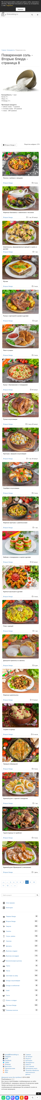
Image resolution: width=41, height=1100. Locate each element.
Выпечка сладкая (21, 951)
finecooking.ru (12, 14)
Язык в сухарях (8, 350)
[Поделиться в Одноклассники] (22, 1098)
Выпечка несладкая (21, 956)
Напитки (21, 941)
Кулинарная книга (31, 1068)
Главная (3, 50)
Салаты (21, 931)
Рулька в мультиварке (10, 419)
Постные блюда (21, 1005)
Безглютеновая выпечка (21, 961)
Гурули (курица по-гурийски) (12, 833)
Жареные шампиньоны (10, 695)
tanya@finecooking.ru (12, 1054)
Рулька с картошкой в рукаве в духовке (15, 316)
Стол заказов (10, 903)
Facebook (8, 1060)
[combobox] (18, 895)
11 (3, 885)
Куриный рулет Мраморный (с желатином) (17, 867)
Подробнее (9, 5)
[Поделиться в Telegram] (8, 1098)
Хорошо (20, 9)
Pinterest (8, 1064)
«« (3, 882)
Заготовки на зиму (21, 975)
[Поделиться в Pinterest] (26, 1098)
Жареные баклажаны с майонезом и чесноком (18, 212)
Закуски (21, 926)
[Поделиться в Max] (12, 1098)
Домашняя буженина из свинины (14, 660)
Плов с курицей (8, 626)
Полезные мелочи (21, 1010)
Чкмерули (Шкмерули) (10, 764)
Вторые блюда (10, 145)
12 (7, 885)
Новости (28, 1064)
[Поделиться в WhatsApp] (3, 1098)
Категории (9, 908)
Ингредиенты (11, 50)
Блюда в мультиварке (21, 980)
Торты (21, 966)
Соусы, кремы (21, 936)
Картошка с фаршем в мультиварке (14, 454)
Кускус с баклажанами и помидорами (15, 385)
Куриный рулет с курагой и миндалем (15, 798)
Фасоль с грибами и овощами (13, 178)
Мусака (5, 281)
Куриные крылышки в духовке (12, 591)
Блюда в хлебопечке (21, 985)
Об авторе (28, 1056)
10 (34, 882)
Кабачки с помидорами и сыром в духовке (17, 557)
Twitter (7, 1062)
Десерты (21, 946)
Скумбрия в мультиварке (11, 488)
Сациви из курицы (9, 729)
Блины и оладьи (21, 1000)
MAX (6, 1058)
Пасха (21, 971)
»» (15, 885)
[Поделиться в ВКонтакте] (17, 1098)
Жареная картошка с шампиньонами (15, 523)
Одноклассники (10, 1068)
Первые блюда (21, 916)
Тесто (21, 995)
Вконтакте (8, 1066)
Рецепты (28, 1058)
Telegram (8, 1056)
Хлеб (21, 990)
